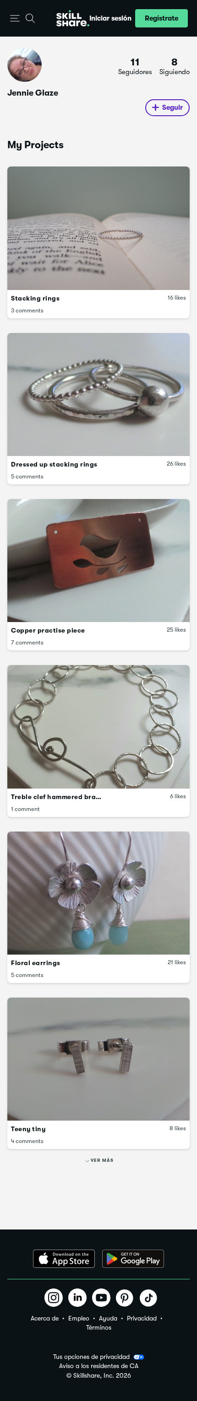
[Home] (72, 18)
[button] (15, 18)
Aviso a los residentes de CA (98, 1366)
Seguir (172, 107)
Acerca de (45, 1318)
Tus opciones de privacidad (91, 1356)
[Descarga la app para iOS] (64, 1259)
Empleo (78, 1318)
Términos (98, 1327)
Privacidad (142, 1318)
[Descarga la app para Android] (133, 1259)
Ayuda (108, 1318)
